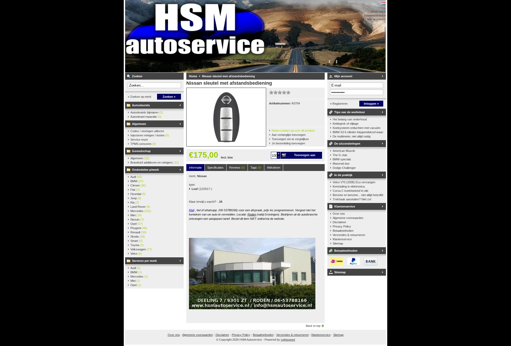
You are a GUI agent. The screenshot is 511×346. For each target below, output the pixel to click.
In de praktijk (343, 175)
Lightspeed (288, 339)
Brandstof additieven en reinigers (154, 162)
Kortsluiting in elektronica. (349, 186)
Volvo (136, 253)
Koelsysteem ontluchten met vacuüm (356, 127)
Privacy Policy (342, 226)
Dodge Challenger (344, 167)
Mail (191, 210)
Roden (252, 214)
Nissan (137, 219)
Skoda (137, 236)
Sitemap (338, 243)
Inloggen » (371, 103)
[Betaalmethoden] (352, 264)
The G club (340, 155)
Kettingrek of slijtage (345, 123)
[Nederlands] (383, 4)
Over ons (339, 213)
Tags (255, 167)
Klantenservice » (375, 15)
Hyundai (138, 194)
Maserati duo (341, 163)
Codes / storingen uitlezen (147, 131)
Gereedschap (141, 151)
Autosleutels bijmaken (146, 112)
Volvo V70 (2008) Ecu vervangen (354, 182)
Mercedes (140, 211)
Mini (136, 215)
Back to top (313, 325)
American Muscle (344, 150)
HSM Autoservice (195, 36)
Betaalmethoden (343, 230)
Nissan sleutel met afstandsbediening (228, 76)
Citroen (138, 185)
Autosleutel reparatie (145, 116)
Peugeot (138, 228)
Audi (136, 176)
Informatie (195, 167)
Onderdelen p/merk (145, 169)
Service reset (139, 139)
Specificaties (215, 167)
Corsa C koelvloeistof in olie (350, 190)
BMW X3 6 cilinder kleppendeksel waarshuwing (358, 132)
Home (193, 76)
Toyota (137, 245)
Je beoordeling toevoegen (288, 143)
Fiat (135, 189)
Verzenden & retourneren (349, 235)
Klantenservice (344, 206)
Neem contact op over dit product (293, 130)
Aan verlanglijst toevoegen (289, 134)
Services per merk (144, 260)
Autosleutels (141, 105)
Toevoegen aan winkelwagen (304, 156)
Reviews (237, 167)
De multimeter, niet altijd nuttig (351, 136)
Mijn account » (376, 19)
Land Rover (140, 206)
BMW (136, 181)
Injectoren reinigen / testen (149, 135)
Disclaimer (339, 222)
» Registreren (339, 103)
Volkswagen (141, 249)
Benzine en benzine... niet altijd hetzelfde (358, 195)
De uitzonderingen (347, 143)
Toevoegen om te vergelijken (290, 139)
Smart (136, 240)
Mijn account (343, 76)
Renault (138, 232)
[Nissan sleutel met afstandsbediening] (226, 145)
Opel (136, 223)
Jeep (135, 198)
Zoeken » (169, 96)
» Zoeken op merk (139, 96)
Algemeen (139, 123)
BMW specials (342, 159)
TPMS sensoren (143, 143)
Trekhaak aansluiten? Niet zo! (352, 199)
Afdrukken (273, 167)
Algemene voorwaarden (348, 217)
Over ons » (378, 11)
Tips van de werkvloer (349, 112)
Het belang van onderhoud (350, 119)
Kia (134, 202)
